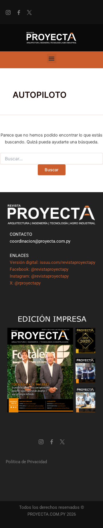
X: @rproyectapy (25, 283)
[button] (51, 58)
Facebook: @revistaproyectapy (39, 269)
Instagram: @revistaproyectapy (39, 276)
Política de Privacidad (26, 461)
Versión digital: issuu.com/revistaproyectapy (52, 262)
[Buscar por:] (51, 158)
